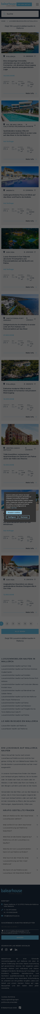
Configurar (12, 517)
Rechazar (24, 517)
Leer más (14, 508)
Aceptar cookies (14, 512)
